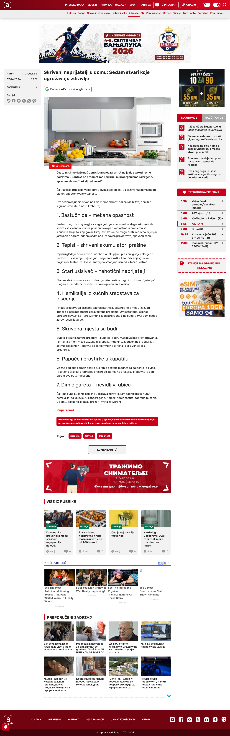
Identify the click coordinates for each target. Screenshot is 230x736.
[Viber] (223, 719)
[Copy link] (8, 101)
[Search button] (224, 4)
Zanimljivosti (153, 13)
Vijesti (92, 4)
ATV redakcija (30, 73)
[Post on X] (24, 101)
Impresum (54, 719)
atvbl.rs (131, 423)
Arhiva (146, 4)
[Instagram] (189, 719)
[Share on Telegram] (19, 101)
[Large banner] (115, 43)
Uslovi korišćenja (123, 719)
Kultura (71, 13)
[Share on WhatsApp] (29, 101)
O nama (36, 719)
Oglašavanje (95, 719)
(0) (107, 449)
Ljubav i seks (119, 13)
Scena (81, 13)
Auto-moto (189, 13)
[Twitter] (198, 719)
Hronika (106, 4)
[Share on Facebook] (14, 101)
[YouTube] (172, 719)
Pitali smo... (217, 13)
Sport (134, 4)
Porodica (202, 13)
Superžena (65, 410)
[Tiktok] (215, 719)
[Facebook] (181, 719)
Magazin (120, 4)
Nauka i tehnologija (98, 13)
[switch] (206, 5)
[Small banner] (202, 88)
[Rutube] (206, 719)
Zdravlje (134, 13)
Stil (142, 13)
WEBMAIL (147, 719)
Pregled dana (74, 4)
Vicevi (177, 13)
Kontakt (73, 719)
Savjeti (167, 13)
